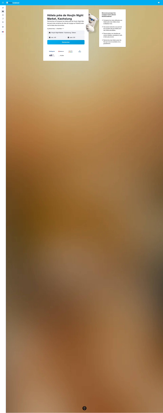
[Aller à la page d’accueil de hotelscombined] (12, 2)
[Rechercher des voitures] (3, 15)
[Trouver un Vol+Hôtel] (3, 18)
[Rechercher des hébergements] (3, 11)
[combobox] (55, 28)
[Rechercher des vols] (3, 8)
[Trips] (3, 27)
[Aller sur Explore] (3, 22)
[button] (3, 3)
